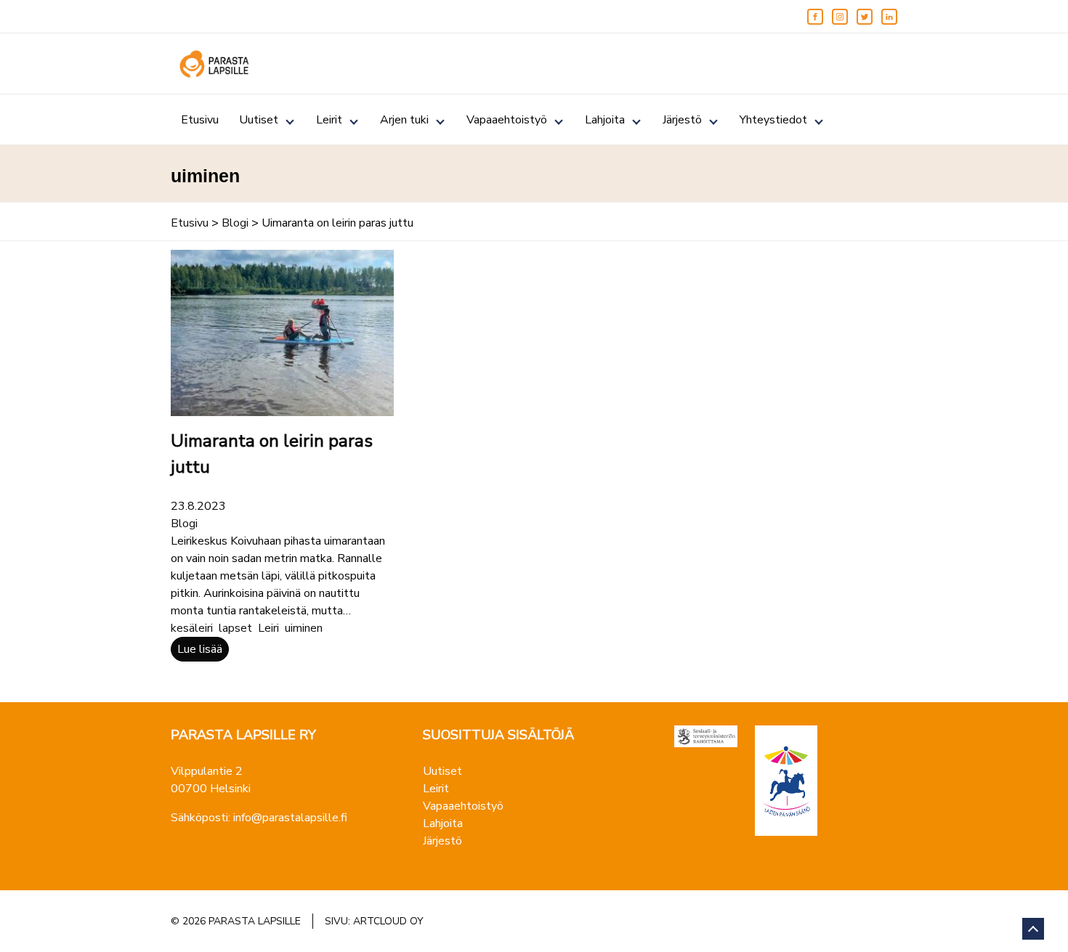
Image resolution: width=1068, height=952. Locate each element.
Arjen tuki (404, 120)
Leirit (329, 120)
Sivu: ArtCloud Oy (374, 921)
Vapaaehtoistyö (506, 120)
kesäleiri (192, 628)
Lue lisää (199, 649)
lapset (235, 628)
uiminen (304, 628)
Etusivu (200, 120)
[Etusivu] (214, 64)
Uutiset (258, 120)
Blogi (235, 223)
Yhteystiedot (773, 120)
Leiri (268, 628)
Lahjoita (605, 120)
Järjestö (682, 120)
